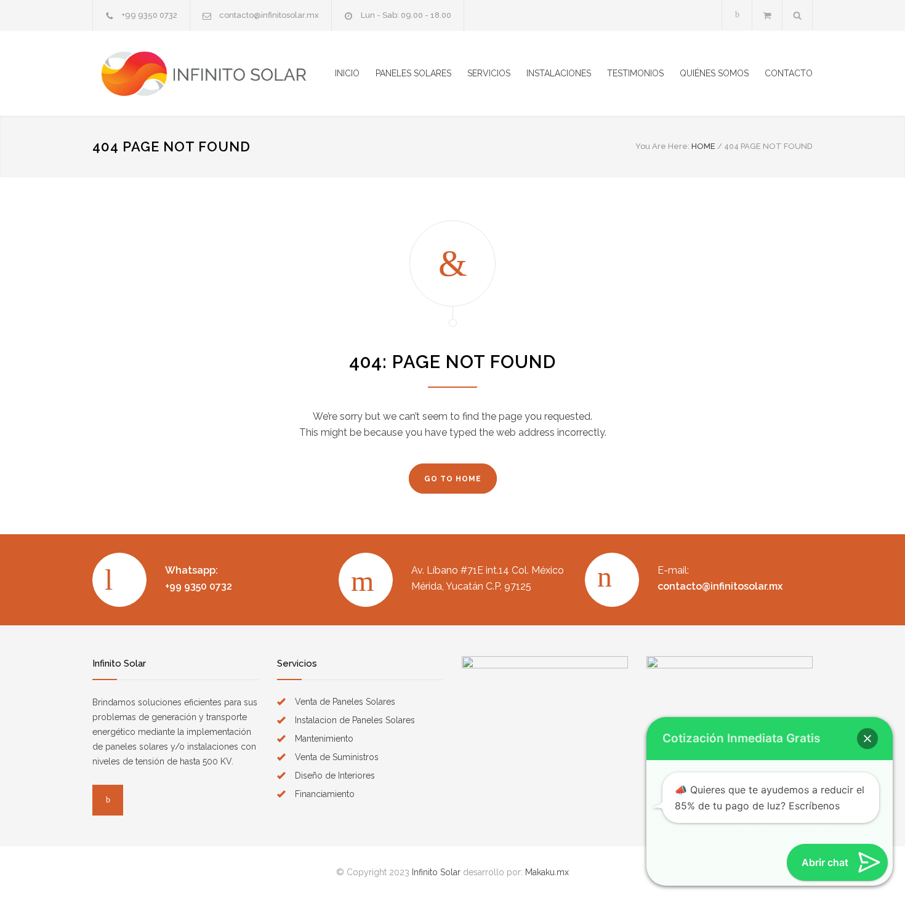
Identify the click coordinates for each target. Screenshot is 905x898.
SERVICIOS (488, 73)
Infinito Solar (436, 872)
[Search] (797, 15)
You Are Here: (662, 146)
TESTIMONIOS (635, 73)
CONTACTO (789, 73)
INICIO (347, 73)
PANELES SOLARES (413, 73)
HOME (703, 146)
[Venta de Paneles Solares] (206, 73)
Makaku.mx (547, 872)
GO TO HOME (452, 479)
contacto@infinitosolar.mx (269, 15)
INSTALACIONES (558, 73)
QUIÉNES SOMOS (714, 73)
